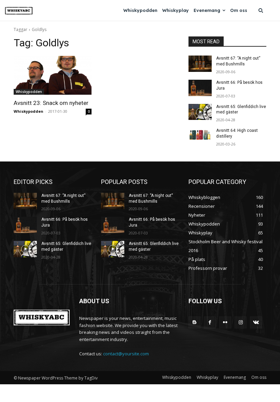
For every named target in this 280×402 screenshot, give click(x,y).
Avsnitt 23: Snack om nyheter (51, 102)
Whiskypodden (29, 91)
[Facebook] (210, 322)
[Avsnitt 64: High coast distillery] (200, 136)
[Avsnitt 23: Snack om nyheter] (53, 75)
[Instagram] (241, 322)
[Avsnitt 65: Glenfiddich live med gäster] (200, 112)
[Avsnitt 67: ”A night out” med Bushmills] (200, 64)
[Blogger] (194, 322)
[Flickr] (225, 322)
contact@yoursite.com (126, 354)
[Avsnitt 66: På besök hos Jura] (200, 88)
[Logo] (19, 11)
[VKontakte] (256, 322)
